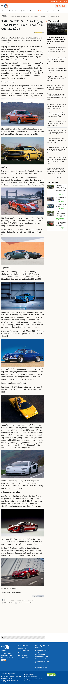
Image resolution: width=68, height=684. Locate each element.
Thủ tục (20, 659)
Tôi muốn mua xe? (23, 650)
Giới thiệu (4, 651)
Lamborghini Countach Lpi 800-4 (14, 383)
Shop (59, 10)
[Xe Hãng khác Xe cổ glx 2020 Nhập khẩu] (50, 223)
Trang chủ (5, 10)
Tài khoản (62, 6)
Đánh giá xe (47, 10)
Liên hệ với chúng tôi (7, 658)
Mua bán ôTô (13, 10)
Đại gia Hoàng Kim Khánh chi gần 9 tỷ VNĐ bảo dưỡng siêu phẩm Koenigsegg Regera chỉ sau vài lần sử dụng (56, 170)
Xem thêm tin (57, 177)
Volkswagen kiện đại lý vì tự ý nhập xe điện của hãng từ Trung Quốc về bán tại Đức (56, 106)
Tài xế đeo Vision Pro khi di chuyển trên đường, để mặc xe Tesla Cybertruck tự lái (56, 114)
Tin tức (40, 10)
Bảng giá (26, 10)
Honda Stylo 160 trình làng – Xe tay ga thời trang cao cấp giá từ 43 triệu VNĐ (56, 132)
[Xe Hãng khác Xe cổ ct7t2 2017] (50, 206)
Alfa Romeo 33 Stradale (10, 492)
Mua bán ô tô (22, 648)
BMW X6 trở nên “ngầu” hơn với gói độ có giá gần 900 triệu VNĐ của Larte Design (56, 40)
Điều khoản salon (40, 654)
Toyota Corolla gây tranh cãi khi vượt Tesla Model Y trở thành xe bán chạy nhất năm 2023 (56, 60)
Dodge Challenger (8, 82)
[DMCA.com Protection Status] (51, 675)
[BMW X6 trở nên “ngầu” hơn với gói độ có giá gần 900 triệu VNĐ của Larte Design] (57, 29)
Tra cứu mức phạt (23, 657)
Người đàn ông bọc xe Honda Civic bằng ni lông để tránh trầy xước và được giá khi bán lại (56, 50)
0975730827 (30, 674)
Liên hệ (4, 15)
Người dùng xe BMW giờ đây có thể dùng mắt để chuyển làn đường (57, 70)
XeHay (41, 596)
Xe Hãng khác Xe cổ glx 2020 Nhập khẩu (61, 223)
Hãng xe (54, 10)
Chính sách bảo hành (41, 659)
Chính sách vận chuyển (42, 665)
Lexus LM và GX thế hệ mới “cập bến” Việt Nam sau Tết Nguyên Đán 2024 (56, 123)
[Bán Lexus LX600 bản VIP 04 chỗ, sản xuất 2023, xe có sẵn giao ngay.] (50, 187)
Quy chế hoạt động (6, 655)
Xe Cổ (6, 600)
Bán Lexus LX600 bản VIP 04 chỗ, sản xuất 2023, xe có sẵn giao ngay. (61, 189)
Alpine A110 (6, 268)
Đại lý (20, 10)
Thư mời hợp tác (6, 653)
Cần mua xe (33, 10)
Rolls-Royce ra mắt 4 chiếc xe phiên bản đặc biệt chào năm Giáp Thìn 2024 (56, 140)
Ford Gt (4, 167)
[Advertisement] (22, 619)
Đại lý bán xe (22, 653)
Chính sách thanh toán (41, 656)
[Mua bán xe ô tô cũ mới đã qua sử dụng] (4, 5)
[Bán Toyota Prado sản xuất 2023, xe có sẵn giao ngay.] (50, 213)
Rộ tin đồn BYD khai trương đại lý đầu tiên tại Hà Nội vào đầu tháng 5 (56, 78)
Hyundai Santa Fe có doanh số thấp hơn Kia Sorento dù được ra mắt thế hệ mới (56, 87)
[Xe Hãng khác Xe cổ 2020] (50, 199)
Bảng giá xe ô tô (22, 655)
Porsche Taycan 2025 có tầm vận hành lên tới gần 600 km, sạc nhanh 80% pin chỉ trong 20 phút (57, 150)
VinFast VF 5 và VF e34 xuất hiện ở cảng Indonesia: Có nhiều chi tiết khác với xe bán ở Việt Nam (57, 160)
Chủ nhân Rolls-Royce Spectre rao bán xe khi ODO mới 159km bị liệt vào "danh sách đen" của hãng (56, 96)
